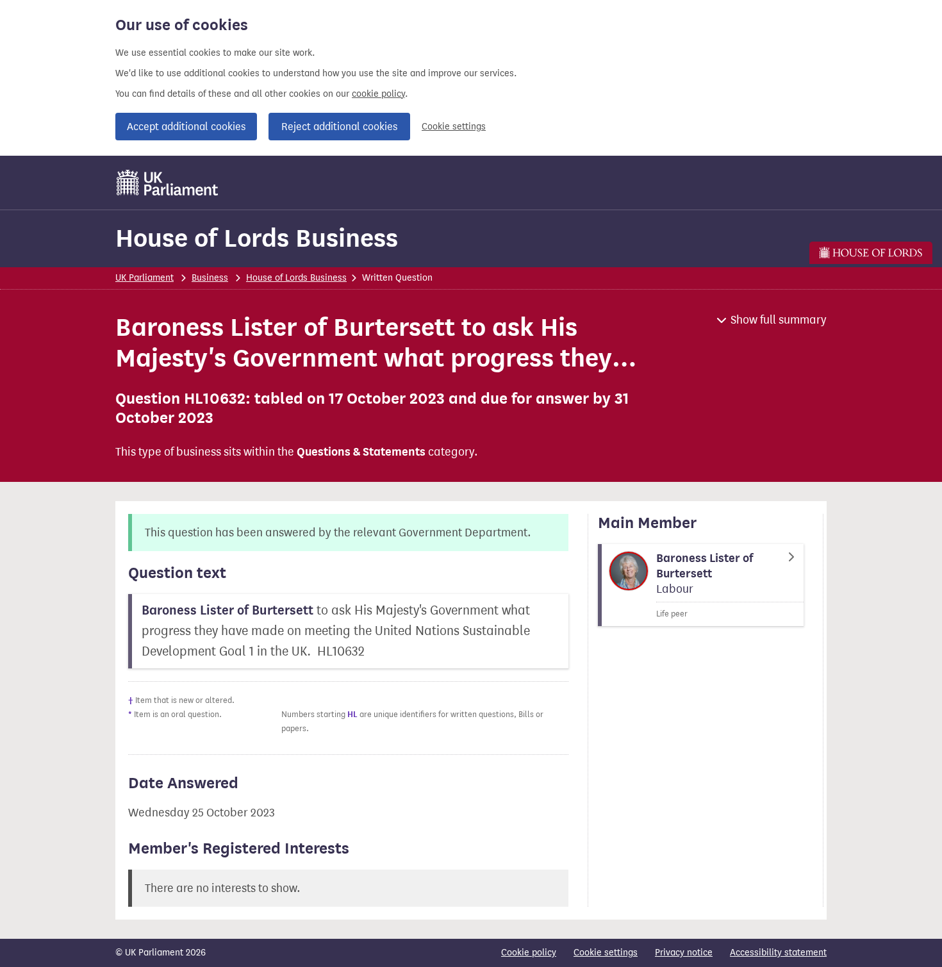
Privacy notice (684, 952)
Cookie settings (454, 126)
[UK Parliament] (167, 183)
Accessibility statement (778, 952)
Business (210, 277)
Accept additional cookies (186, 126)
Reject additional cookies (339, 126)
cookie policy (378, 93)
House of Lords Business (256, 238)
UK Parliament (144, 277)
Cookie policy (528, 952)
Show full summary (779, 320)
